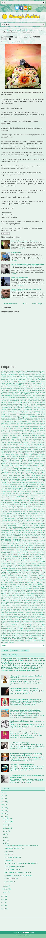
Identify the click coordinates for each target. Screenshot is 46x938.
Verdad (14, 635)
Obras (43, 553)
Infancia (11, 504)
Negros (9, 551)
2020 (27, 371)
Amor (19, 385)
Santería (19, 604)
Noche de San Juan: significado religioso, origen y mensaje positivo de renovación (26, 754)
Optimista (42, 554)
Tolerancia (4, 627)
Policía (22, 572)
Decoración (11, 441)
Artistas (10, 395)
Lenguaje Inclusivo (35, 518)
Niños (7, 553)
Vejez (22, 633)
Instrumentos (9, 506)
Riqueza (3, 593)
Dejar (21, 441)
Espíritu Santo (25, 475)
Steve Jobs (15, 618)
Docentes (21, 458)
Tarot (31, 621)
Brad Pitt (15, 404)
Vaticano (13, 633)
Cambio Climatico (12, 409)
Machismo (26, 525)
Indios (6, 504)
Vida (2, 637)
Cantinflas (4, 413)
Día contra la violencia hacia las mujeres (23, 445)
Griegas (24, 493)
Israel (40, 508)
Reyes (23, 592)
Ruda (29, 595)
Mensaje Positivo (38, 537)
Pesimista (24, 568)
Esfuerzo (3, 474)
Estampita (14, 477)
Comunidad (42, 426)
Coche (34, 423)
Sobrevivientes (21, 612)
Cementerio (37, 418)
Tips (43, 625)
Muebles (42, 545)
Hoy (40, 499)
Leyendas (28, 520)
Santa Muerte (5, 604)
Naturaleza (29, 549)
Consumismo (4, 430)
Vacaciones (19, 632)
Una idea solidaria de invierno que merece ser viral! (21, 863)
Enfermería (41, 469)
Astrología (29, 395)
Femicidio (28, 482)
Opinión (27, 554)
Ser (41, 607)
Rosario (22, 595)
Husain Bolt (26, 500)
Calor (38, 407)
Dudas (35, 460)
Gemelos (3, 491)
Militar (43, 542)
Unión (8, 630)
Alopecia (38, 381)
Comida (8, 426)
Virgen (30, 639)
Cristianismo (27, 434)
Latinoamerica (37, 517)
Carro (43, 414)
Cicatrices (20, 421)
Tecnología (41, 621)
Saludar (3, 599)
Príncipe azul (26, 575)
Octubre (10, 554)
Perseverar (42, 567)
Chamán (20, 419)
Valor (38, 632)
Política (27, 572)
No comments (26, 42)
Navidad (36, 549)
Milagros (38, 542)
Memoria (21, 537)
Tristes (14, 628)
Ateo (34, 395)
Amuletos (25, 385)
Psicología (41, 579)
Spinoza (3, 618)
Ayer (39, 397)
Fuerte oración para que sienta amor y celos (24, 688)
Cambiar (3, 409)
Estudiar (32, 477)
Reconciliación (4, 584)
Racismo (34, 581)
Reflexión (41, 584)
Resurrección (11, 592)
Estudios (39, 477)
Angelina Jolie (17, 387)
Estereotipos (21, 477)
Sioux (36, 611)
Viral (26, 639)
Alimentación (28, 381)
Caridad (3, 414)
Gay (44, 490)
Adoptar (12, 378)
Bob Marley (23, 402)
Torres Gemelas (17, 627)
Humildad (15, 500)
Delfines (26, 441)
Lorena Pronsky (14, 524)
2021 (2, 808)
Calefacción (19, 407)
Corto (43, 430)
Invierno (25, 508)
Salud (39, 597)
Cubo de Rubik (17, 435)
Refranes (12, 586)
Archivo (24, 650)
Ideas (32, 500)
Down (25, 460)
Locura (3, 524)
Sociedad (28, 612)
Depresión (17, 442)
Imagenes (16, 502)
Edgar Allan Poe (21, 462)
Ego (21, 463)
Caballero (42, 406)
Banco (17, 399)
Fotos (19, 486)
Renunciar (22, 588)
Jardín (25, 509)
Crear (38, 432)
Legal (21, 518)
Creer (10, 434)
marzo (5, 886)
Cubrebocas (25, 435)
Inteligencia (17, 506)
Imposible (30, 502)
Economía (9, 462)
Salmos (23, 597)
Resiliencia (23, 590)
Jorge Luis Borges (28, 511)
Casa (7, 416)
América (3, 385)
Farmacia (40, 481)
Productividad (4, 577)
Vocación (3, 640)
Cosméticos (12, 432)
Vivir (43, 639)
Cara (31, 413)
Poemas (9, 572)
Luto (18, 525)
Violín (22, 639)
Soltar (33, 614)
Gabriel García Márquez (38, 488)
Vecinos (18, 633)
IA (30, 500)
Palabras (39, 558)
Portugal (37, 572)
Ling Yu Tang (20, 522)
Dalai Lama (19, 439)
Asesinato (16, 395)
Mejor (9, 537)
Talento (8, 621)
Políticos (32, 572)
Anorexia (3, 388)
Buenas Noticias (5, 406)
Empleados (4, 467)
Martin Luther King (18, 532)
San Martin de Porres (36, 600)
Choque (15, 421)
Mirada (10, 544)
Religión (4, 588)
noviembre (6, 822)
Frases (29, 486)
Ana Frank (31, 385)
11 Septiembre (5, 371)
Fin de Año (26, 484)
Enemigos (10, 469)
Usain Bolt (10, 632)
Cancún (27, 411)
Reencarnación (32, 584)
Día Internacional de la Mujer (33, 449)
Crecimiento (4, 434)
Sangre (11, 602)
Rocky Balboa (4, 595)
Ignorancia (42, 500)
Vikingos (23, 637)
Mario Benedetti (6, 532)
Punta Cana (25, 581)
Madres (13, 30)
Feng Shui (4, 484)
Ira (28, 508)
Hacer (12, 495)
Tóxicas (24, 627)
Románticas (12, 595)
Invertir (20, 508)
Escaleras (23, 472)
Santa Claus (17, 602)
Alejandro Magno (13, 381)
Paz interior (19, 565)
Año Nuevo (34, 390)
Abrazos (25, 373)
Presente (3, 575)
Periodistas (30, 567)
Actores (19, 376)
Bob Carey (16, 402)
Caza (7, 418)
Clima (18, 423)
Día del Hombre (28, 447)
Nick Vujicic (37, 551)
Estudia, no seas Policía (12, 869)
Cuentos (36, 435)
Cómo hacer (14, 426)
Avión (32, 397)
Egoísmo (25, 463)
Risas (8, 593)
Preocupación (41, 574)
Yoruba (6, 642)
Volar (7, 640)
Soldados (10, 614)
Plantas (29, 570)
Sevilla (18, 609)
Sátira (13, 605)
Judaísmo (24, 513)
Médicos (22, 536)
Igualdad (3, 502)
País (30, 558)
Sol (7, 614)
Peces (28, 565)
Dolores (36, 458)
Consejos (35, 428)
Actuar (25, 376)
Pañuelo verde (15, 560)
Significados (10, 611)
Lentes (43, 518)
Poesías (15, 572)
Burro (22, 406)
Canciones (21, 411)
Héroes (39, 495)
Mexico (43, 540)
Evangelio (4, 479)
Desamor (33, 442)
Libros (3, 522)
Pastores (23, 563)
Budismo (42, 404)
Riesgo (37, 592)
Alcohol (32, 379)
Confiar (21, 428)
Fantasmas (34, 481)
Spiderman (42, 616)
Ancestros (42, 385)
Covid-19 (33, 432)
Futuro (29, 488)
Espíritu (35, 474)
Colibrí (21, 425)
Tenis (25, 623)
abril (4, 843)
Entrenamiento (29, 470)
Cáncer (14, 411)
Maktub (3, 529)
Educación (4, 463)
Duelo (38, 460)
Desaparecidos (41, 442)
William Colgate (40, 640)
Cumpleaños (38, 437)
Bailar (7, 399)
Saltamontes (29, 597)
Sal (19, 597)
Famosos (23, 481)
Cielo (28, 421)
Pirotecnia (9, 570)
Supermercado (30, 619)
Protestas (23, 579)
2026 (2, 792)
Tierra (39, 625)
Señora (31, 607)
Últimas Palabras (40, 628)
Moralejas (11, 545)
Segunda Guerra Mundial (27, 605)
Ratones (11, 582)
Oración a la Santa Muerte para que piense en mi (25, 699)
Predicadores (4, 574)
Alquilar (43, 381)
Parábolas (10, 562)
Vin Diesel (30, 637)
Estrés (28, 477)
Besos (21, 400)
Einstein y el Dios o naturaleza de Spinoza (18, 875)
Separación (36, 607)
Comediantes (37, 425)
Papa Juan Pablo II (39, 560)
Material (26, 534)
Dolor (31, 458)
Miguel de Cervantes (28, 542)
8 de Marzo (38, 371)
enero (5, 892)
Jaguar (3, 509)
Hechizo (27, 495)
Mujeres (23, 547)
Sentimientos (19, 607)
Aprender (14, 392)
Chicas (43, 419)
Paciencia (21, 558)
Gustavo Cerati (41, 493)
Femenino (22, 482)
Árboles (3, 394)
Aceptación (38, 374)
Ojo (21, 554)
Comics (43, 425)
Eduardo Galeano (40, 462)
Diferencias (26, 454)
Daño (24, 439)
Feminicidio (34, 482)
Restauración (41, 590)
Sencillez (13, 607)
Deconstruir (4, 441)
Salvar (7, 599)
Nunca (29, 553)
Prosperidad (4, 579)
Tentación (29, 623)
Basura (32, 399)
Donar (17, 460)
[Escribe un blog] (4, 233)
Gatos (40, 490)
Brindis (28, 404)
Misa (14, 544)
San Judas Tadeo (24, 600)
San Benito (24, 599)
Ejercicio (30, 463)
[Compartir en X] (6, 233)
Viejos (18, 637)
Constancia (42, 428)
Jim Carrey (41, 509)
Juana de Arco (16, 513)
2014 (13, 371)
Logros (7, 524)
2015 (2, 902)
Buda (37, 404)
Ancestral (36, 385)
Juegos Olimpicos (40, 513)
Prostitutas (12, 579)
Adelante (30, 376)
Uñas (43, 630)
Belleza (3, 400)
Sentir (24, 607)
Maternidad (33, 534)
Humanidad (8, 500)
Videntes (7, 637)
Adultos (17, 378)
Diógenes (42, 454)
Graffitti (3, 493)
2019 (2, 814)
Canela (31, 411)
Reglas (23, 586)
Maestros (26, 527)
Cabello (3, 407)
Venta (43, 633)
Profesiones (19, 577)
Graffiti (43, 491)
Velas (26, 633)
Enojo (8, 470)
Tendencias (16, 623)
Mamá (19, 30)
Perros (36, 567)
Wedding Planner (19, 640)
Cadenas (9, 407)
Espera (23, 474)
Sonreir (3, 616)
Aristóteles (33, 394)
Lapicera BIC (9, 854)
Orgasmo (19, 556)
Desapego (3, 444)
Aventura (23, 397)
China (6, 421)
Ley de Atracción (13, 520)
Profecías (12, 577)
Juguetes (3, 515)
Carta (2, 416)
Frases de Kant (9, 851)
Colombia (26, 425)
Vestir (24, 635)
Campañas (42, 409)
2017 (20, 371)
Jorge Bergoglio (17, 511)
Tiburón (24, 625)
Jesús (34, 510)
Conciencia (4, 428)
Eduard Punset (31, 462)
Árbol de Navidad (39, 392)
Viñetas (36, 637)
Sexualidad (28, 609)
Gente (18, 491)
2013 (2, 908)
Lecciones (4, 518)
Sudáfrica (32, 618)
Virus (34, 639)
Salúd (43, 597)
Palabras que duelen (11, 878)
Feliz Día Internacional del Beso (15, 866)
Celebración (13, 418)
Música (43, 547)
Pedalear (32, 565)
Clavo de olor (12, 423)
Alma (33, 381)
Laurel (43, 517)
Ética (43, 477)
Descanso (21, 444)
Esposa (43, 475)
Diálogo (23, 453)
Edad (14, 462)
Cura (43, 437)
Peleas (43, 565)
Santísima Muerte (27, 604)
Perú (16, 568)
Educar (11, 463)
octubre (5, 825)
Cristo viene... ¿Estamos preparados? (22, 764)
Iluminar (9, 502)
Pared (38, 562)
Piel (44, 568)
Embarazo (29, 465)
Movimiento (31, 545)
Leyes (33, 520)
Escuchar (36, 472)
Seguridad (37, 605)
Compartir (22, 426)
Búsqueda (27, 406)
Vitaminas (39, 639)
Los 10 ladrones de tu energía (19, 743)
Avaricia (18, 397)
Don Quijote (41, 458)
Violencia (4, 639)
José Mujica (37, 511)
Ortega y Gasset (36, 556)
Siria (39, 611)
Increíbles (42, 502)
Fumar (24, 488)
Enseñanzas (15, 470)
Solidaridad (22, 614)
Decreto (17, 441)
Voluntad (12, 640)
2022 (30, 371)
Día (41, 444)
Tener (21, 623)
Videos (13, 637)
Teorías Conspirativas (39, 623)
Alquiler (3, 383)
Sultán (16, 619)
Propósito (42, 577)
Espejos (18, 474)
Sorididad (16, 616)
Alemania (20, 381)
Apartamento (41, 390)
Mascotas (41, 532)
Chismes (10, 421)
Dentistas (31, 441)
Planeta (20, 570)
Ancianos (4, 387)
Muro (38, 547)
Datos (30, 439)
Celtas (31, 418)
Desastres (15, 444)
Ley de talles (9, 860)
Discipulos (22, 456)
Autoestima (4, 397)
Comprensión (34, 426)
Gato (35, 490)
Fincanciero (42, 484)
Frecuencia (35, 486)
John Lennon (8, 511)
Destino (37, 444)
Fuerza (20, 488)
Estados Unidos (6, 477)
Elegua (17, 465)
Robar (16, 593)
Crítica (34, 434)
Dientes (12, 454)
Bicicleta (30, 400)
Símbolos (16, 611)
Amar (33, 383)
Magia (37, 527)
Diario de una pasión (31, 453)
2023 (33, 371)
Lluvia (43, 522)
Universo (38, 630)
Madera (38, 525)
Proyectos (35, 579)
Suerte (43, 618)
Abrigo (37, 373)
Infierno (17, 504)
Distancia (9, 458)
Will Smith (33, 640)
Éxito (19, 479)
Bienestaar (36, 400)
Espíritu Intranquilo (14, 475)
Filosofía (19, 484)
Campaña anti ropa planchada (14, 848)
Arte (43, 394)
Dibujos (42, 453)
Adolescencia (5, 378)
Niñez (3, 553)
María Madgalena (35, 530)
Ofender (17, 554)
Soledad (16, 614)
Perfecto (24, 567)
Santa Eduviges (24, 602)
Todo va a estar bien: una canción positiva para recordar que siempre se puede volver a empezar (25, 711)
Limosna (8, 522)
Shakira (43, 609)
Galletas (15, 490)
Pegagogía (38, 565)
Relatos (43, 586)
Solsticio (29, 614)
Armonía (39, 394)
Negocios (4, 551)
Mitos (22, 544)
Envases (42, 470)
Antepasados (21, 388)
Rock (37, 593)
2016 (17, 371)
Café (14, 407)
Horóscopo (25, 499)
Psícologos (10, 581)
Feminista (42, 482)
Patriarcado (32, 563)
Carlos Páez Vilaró (24, 414)
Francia (23, 486)
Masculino (13, 534)
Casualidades (24, 416)
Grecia (13, 493)
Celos (27, 418)
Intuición (3, 508)
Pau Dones (38, 563)
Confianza (15, 428)
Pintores (3, 570)
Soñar (12, 616)
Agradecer (33, 378)
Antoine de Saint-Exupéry (12, 390)
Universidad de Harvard (16, 630)
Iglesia (37, 500)
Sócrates (3, 614)
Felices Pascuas (10, 881)
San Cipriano (38, 599)
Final (31, 484)
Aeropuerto (22, 378)
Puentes (15, 581)
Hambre (22, 495)
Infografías (23, 504)
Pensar (12, 567)
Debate (35, 439)
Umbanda (3, 630)
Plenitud (43, 570)
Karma (34, 515)
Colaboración (10, 425)
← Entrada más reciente (9, 303)
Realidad (21, 582)
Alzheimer (15, 383)
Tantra (13, 621)
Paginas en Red (26, 935)
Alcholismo (26, 379)
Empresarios (34, 467)
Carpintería (39, 414)
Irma (34, 508)
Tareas (27, 621)
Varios (8, 633)
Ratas (2, 582)
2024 (2, 799)
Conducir (9, 428)
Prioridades (34, 575)
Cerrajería (9, 419)
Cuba (10, 435)
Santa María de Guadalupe (37, 602)
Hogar (28, 497)
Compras (28, 426)
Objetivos (34, 553)
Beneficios (15, 400)
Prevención (18, 575)
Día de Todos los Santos (7, 447)
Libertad (42, 520)
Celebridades (21, 418)
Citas (2, 423)
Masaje (28, 532)
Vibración (42, 635)
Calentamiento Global (29, 407)
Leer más (22, 249)
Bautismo (37, 399)
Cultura (31, 437)
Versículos (19, 635)
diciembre (6, 819)
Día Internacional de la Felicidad (14, 449)
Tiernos (35, 625)
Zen (10, 642)
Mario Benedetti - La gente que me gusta (18, 872)
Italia (43, 508)
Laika (31, 517)
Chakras (14, 419)
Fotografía (13, 486)
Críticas (39, 434)
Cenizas (43, 418)
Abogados (14, 373)
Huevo (2, 500)
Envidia (3, 472)
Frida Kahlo (42, 486)
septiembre (6, 828)
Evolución (15, 479)
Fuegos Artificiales (12, 488)
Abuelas (42, 373)
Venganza (38, 633)
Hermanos (34, 495)
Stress (21, 618)
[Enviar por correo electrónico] (2, 233)
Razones (16, 582)
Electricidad (10, 465)
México (3, 542)
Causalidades (41, 416)
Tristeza (19, 628)
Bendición (9, 400)
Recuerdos (13, 584)
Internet (42, 506)
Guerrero (34, 493)
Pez (28, 568)
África (28, 378)
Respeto (35, 590)
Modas (26, 544)
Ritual (12, 593)
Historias (20, 497)
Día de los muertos (39, 446)
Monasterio (38, 544)
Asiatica (21, 395)
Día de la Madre (28, 446)
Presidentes (10, 575)
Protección (17, 579)
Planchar (14, 570)
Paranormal (34, 562)
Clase (6, 423)
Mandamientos (29, 529)
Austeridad (38, 395)
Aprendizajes (21, 392)
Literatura (31, 522)
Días (38, 453)
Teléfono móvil (5, 623)
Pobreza (3, 572)
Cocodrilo (42, 423)
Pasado (9, 563)
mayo (4, 840)
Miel (21, 542)
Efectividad (16, 463)
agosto (5, 831)
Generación (9, 491)
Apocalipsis (4, 392)
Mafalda (32, 527)
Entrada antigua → (38, 303)
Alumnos (9, 383)
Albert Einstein (18, 379)
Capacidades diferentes (14, 413)
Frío (2, 488)
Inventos (15, 508)
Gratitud (8, 493)
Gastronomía (30, 490)
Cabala (37, 406)
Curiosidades (11, 439)
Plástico (34, 570)
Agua (38, 378)
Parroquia (3, 563)
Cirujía (43, 421)
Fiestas (14, 484)
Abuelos (3, 374)
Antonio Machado (24, 390)
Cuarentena (4, 435)
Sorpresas (22, 616)
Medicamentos (9, 536)
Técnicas (35, 621)
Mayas (3, 536)
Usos (14, 632)
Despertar (32, 444)
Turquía (33, 628)
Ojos (23, 554)
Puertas (20, 581)
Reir (31, 586)
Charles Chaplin (33, 419)
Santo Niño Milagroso (39, 604)
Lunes (15, 525)
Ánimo (30, 387)
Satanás (8, 605)
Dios (3, 456)
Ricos (32, 592)
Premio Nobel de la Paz (30, 574)
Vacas (25, 632)
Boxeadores (9, 404)
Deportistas (10, 442)
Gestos (33, 491)
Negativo (42, 549)
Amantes (28, 383)
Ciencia (33, 421)
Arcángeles (19, 394)
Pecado (24, 565)
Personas (12, 568)
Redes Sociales (23, 584)
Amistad (14, 385)
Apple (9, 392)
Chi (40, 419)
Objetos (39, 553)
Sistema (43, 611)
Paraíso (27, 562)
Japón (21, 509)
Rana (43, 581)
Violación (42, 637)
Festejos (10, 484)
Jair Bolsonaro (10, 509)
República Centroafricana (32, 588)
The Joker (18, 625)
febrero (5, 889)
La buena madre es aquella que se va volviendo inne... (22, 845)
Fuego (5, 488)
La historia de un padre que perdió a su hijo (24, 241)
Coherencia (4, 425)
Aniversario (36, 387)
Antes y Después (30, 388)
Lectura (14, 518)
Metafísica (33, 540)
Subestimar (26, 618)
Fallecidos (8, 481)
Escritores (30, 472)
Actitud (3, 376)
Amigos (8, 385)
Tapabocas (18, 621)
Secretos (17, 605)
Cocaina (29, 423)
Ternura (8, 625)
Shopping (3, 611)
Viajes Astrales (34, 635)
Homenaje (4, 499)
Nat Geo (22, 549)
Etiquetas (15, 650)
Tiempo (29, 625)
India (2, 504)
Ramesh (40, 581)
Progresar (35, 577)
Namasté (17, 549)
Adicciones (37, 376)
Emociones (36, 465)
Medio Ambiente (31, 536)
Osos (9, 558)
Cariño (7, 414)
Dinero (37, 454)
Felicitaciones (15, 482)
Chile (2, 421)
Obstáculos (4, 554)
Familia (17, 481)
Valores (3, 633)
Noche (11, 553)
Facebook (37, 479)
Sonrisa (8, 616)
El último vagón (16, 252)
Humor (20, 500)
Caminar (24, 409)
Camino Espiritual (32, 409)
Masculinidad (5, 534)
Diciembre (7, 454)
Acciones (32, 374)
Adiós (43, 376)
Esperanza (29, 474)
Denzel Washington (39, 441)
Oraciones (5, 556)
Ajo (12, 379)
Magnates (42, 527)
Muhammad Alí (10, 547)
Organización (13, 556)
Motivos (26, 545)
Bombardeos (35, 402)
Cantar (43, 411)
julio (4, 834)
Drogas (30, 460)
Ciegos (25, 421)
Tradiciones (35, 627)
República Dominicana (14, 590)
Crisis (20, 434)
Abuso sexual (18, 374)
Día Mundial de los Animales (13, 453)
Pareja (43, 562)
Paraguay (22, 562)
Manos (43, 529)
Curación (4, 439)
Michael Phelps (9, 542)
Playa (38, 570)
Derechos (23, 442)
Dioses (7, 456)
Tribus (10, 628)
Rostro (25, 595)
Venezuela (32, 633)
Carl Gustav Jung (14, 414)
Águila (43, 378)
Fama (13, 481)
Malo (11, 529)
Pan (44, 558)
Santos (3, 605)
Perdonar (18, 567)
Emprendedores (25, 467)
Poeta (19, 572)
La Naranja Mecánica (20, 517)
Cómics (3, 426)
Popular (5, 650)
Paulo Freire (9, 565)
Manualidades (19, 530)
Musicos (3, 549)
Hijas (43, 495)
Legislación (26, 518)
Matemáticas (20, 534)
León (2, 520)
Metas (38, 540)
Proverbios (29, 579)
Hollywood (34, 497)
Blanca (10, 402)
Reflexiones (5, 586)
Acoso (43, 374)
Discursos (37, 456)
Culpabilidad (20, 437)
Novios (25, 553)
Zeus (12, 642)
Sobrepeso (14, 612)
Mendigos (27, 537)
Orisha (29, 556)
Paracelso (16, 562)
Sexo (22, 609)
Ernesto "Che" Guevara (13, 472)
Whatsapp (27, 640)
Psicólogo (4, 581)
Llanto (35, 522)
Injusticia (42, 504)
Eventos (9, 479)
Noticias (20, 553)
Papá (21, 560)
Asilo (25, 395)
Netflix (23, 551)
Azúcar (3, 399)
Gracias (38, 491)
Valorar (43, 632)
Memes (15, 537)
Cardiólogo (42, 413)
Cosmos (18, 432)
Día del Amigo (19, 447)
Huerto (43, 499)
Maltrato (16, 529)
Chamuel (25, 419)
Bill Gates (42, 400)
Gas (25, 490)
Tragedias (42, 627)
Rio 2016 (42, 592)
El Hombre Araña (38, 463)
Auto (43, 395)
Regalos (18, 586)
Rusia (32, 595)
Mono (2, 545)
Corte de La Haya (37, 430)
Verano (9, 635)
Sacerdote (4, 597)
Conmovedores (27, 428)
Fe (44, 481)
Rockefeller (42, 593)
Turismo (28, 628)
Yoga (2, 642)
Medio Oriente (41, 536)
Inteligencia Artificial (26, 506)
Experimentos (25, 479)
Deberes (39, 439)
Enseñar (22, 470)
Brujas (33, 404)
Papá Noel (4, 562)
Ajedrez (8, 379)
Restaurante (4, 592)
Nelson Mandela (16, 551)
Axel (36, 397)
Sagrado (10, 597)
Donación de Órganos (8, 460)
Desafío (28, 442)
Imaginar (23, 502)
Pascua (14, 563)
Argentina (27, 394)
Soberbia (9, 612)
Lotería (39, 524)
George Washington (26, 491)
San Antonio (17, 599)
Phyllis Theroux (33, 568)
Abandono (8, 373)
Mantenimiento (5, 530)
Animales (25, 387)
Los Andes (22, 524)
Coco (38, 423)
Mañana (27, 530)
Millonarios (4, 544)
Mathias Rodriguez (9, 42)
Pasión (18, 563)
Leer (18, 518)
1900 (10, 371)
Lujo (11, 525)
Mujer (17, 547)
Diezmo (21, 454)
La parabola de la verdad (13, 857)
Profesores (28, 577)
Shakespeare (36, 609)
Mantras (12, 530)
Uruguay (3, 632)
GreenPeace (19, 493)
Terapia (3, 625)
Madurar (20, 527)
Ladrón (28, 517)
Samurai (11, 599)
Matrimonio (41, 534)
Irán (31, 508)
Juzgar (20, 515)
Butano (33, 406)
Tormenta (9, 627)
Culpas (27, 437)
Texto (13, 625)
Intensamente (36, 506)
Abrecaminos (31, 373)
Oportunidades (34, 554)
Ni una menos (29, 551)
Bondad (3, 404)
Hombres (42, 497)
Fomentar (7, 486)
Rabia (30, 581)
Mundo (29, 547)
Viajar (28, 635)
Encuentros (4, 469)
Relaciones (36, 586)
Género (14, 491)
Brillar (24, 404)
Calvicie (43, 407)
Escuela (42, 472)
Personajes (4, 568)
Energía (16, 469)
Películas (3, 567)
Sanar (7, 602)
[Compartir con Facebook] (8, 233)
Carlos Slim (32, 414)
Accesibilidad (26, 374)
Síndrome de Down (24, 611)
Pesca (19, 568)
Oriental (25, 556)
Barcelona (27, 399)
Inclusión (36, 502)
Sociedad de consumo (38, 612)
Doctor (27, 458)
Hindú (7, 497)
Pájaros (34, 558)
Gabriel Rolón (5, 490)
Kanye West (28, 515)
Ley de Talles (21, 520)
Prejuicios (11, 574)
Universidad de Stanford (29, 630)
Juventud (14, 515)
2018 (24, 371)
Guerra (29, 493)
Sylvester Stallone (40, 619)
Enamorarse (42, 467)
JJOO (2, 511)
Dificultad (32, 454)
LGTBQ (38, 520)
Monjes (43, 544)
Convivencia (11, 430)
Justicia (8, 515)
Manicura (37, 529)
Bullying (18, 406)
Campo (10, 411)
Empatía (42, 465)
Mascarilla (34, 532)
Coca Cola (24, 423)
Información (31, 504)
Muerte (3, 547)
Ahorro (3, 379)
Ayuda (43, 397)
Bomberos (42, 402)
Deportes (3, 442)
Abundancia (10, 374)
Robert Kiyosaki (22, 593)
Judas (28, 513)
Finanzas (35, 484)
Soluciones (42, 614)
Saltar (34, 597)
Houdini (36, 499)
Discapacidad (14, 456)
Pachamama (15, 558)
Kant (23, 515)
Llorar (39, 522)
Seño (27, 607)
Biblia (25, 400)
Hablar (8, 495)
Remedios (10, 588)
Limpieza (13, 522)
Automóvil (12, 397)
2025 (2, 795)
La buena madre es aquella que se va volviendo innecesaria (20, 37)
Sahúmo (16, 597)
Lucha (43, 524)
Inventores (9, 508)
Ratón (6, 582)
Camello (19, 409)
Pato (27, 563)
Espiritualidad (35, 475)
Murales (34, 547)
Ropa (18, 595)
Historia (13, 497)
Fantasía (28, 481)
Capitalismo (25, 413)
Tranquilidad (4, 628)
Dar (27, 439)
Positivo (42, 572)
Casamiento (12, 416)
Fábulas (31, 479)
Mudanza (37, 545)
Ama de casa (22, 383)
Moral (5, 545)
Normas (16, 553)
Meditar (3, 537)
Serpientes (9, 609)
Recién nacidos (41, 582)
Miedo (17, 542)
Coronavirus (28, 430)
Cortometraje (4, 432)
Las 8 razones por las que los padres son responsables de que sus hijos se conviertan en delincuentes (27, 265)
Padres (26, 558)
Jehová (29, 509)
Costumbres (25, 432)
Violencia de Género (14, 639)
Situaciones (4, 612)
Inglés (37, 504)
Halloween (17, 495)
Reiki (27, 586)
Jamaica (16, 509)
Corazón (21, 430)
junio (4, 837)
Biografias (4, 402)
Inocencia (3, 506)
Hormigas (19, 499)
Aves (28, 397)
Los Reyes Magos (31, 524)
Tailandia (3, 621)
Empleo (9, 467)
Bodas (29, 402)
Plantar (25, 570)
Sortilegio (27, 616)
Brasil (20, 404)
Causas (3, 418)
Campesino (4, 411)
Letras (5, 520)
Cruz (43, 434)
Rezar (28, 592)
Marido (43, 530)
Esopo (8, 474)
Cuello (31, 435)
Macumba (32, 525)
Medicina (17, 536)
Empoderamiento (16, 467)
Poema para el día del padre (19, 277)
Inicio (3, 30)
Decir (43, 439)
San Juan (15, 600)
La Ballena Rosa (9, 517)
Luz (21, 525)
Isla (37, 508)
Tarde (23, 621)
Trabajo (28, 627)
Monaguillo (31, 544)
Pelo (8, 567)
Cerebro (3, 419)
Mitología (18, 544)
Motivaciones (19, 545)
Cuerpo (8, 437)
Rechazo (33, 582)
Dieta (16, 454)
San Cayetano (31, 599)
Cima (37, 421)
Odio (13, 554)
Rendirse (16, 588)
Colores (31, 425)
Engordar (3, 470)
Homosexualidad (12, 499)
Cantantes (37, 411)
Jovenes (9, 513)
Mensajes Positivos (28, 30)
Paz (14, 565)
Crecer (43, 432)
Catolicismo (33, 416)
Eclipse (43, 460)
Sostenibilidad (34, 616)
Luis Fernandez (5, 525)
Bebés (43, 399)
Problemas (42, 575)
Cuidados (14, 437)
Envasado (36, 470)
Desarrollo (9, 444)
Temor (11, 623)
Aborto (20, 373)
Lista (25, 522)
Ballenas (12, 399)
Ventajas (4, 635)
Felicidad (8, 482)
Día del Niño (36, 447)
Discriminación (30, 456)
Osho (6, 558)
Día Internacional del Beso (23, 451)
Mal (7, 529)
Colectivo (17, 425)
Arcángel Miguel (11, 394)
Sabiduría (37, 595)
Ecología (3, 462)
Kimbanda (39, 515)
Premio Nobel (18, 574)
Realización (27, 582)
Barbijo (22, 399)
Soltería (37, 614)
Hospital (31, 499)
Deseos (26, 444)
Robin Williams (31, 593)
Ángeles (10, 387)
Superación (22, 619)
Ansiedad (9, 388)
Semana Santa (5, 607)
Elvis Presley (22, 465)
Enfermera (34, 469)
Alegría (36, 379)
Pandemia (8, 560)
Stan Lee (8, 618)
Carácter (36, 413)
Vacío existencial (31, 632)
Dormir (21, 460)
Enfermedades (25, 469)
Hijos (8, 30)
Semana (43, 605)
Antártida (15, 388)
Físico (2, 486)
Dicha (2, 454)
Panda (2, 560)
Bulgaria (13, 406)
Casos (18, 416)
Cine (40, 421)
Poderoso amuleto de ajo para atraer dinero (24, 732)
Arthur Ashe (4, 395)
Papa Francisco (28, 560)
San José (9, 600)
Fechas (3, 482)
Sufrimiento (4, 619)
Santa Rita (13, 604)
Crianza (15, 434)
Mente (28, 540)
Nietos (43, 551)
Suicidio (11, 619)
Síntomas (32, 611)
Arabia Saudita (30, 392)
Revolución (18, 592)
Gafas (11, 490)
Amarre (38, 383)
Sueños (38, 618)
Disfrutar (3, 458)
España (13, 474)
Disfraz (43, 456)
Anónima (42, 387)
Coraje (17, 430)
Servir (14, 609)
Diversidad (15, 458)
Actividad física (11, 376)
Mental (24, 540)
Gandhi (21, 490)
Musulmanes (10, 549)
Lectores (9, 518)
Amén (43, 383)
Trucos (24, 628)
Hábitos (3, 495)
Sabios (43, 595)
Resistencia (30, 590)
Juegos (33, 513)
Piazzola (40, 568)
